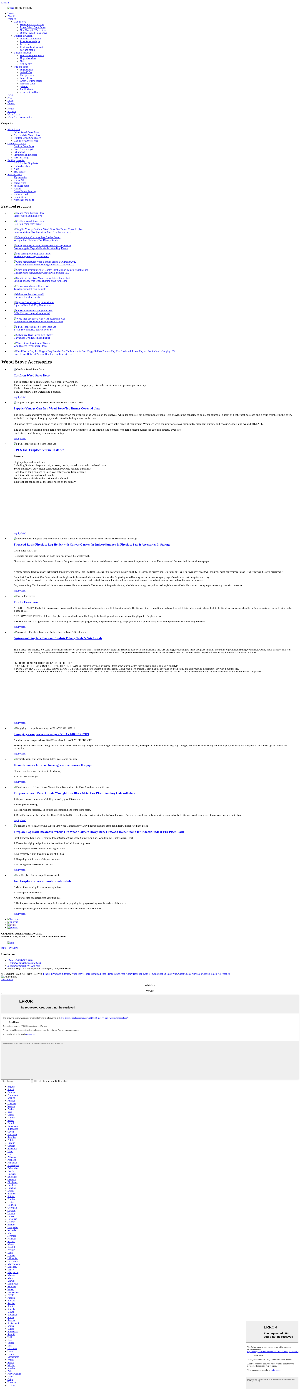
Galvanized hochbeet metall (27, 297)
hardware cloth (27, 83)
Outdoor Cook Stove (30, 38)
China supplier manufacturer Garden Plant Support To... (41, 272)
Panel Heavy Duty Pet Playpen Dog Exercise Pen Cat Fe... (43, 354)
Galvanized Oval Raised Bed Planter (32, 337)
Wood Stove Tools (80, 974)
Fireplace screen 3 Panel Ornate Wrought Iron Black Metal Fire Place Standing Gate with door (74, 793)
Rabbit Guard (26, 89)
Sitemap (66, 974)
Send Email (7, 979)
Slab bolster (26, 64)
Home (11, 13)
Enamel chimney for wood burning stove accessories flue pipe (53, 765)
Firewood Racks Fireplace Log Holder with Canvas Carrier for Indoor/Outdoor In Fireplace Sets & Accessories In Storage (92, 544)
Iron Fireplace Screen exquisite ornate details (42, 881)
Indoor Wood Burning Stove (28, 215)
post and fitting (27, 49)
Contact (11, 103)
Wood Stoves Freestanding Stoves (30, 346)
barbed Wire (26, 72)
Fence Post (119, 974)
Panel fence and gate (30, 41)
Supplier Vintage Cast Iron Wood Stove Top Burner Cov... (42, 232)
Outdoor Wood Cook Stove (33, 33)
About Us (12, 16)
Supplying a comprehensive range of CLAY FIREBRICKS (51, 734)
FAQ (10, 97)
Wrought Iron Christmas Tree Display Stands (36, 240)
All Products (224, 974)
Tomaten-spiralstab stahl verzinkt (30, 289)
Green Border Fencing (31, 80)
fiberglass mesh (27, 75)
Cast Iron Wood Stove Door (27, 224)
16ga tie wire (26, 69)
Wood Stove (20, 21)
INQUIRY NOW (9, 948)
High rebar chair (28, 58)
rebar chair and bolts (30, 92)
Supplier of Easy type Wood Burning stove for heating (40, 280)
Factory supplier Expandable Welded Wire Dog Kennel (41, 248)
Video (10, 100)
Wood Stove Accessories (32, 24)
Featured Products (52, 974)
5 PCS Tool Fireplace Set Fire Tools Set (33, 329)
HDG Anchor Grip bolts (32, 55)
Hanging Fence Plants (102, 974)
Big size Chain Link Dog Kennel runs (32, 305)
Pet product (25, 44)
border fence (26, 78)
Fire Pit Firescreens (26, 602)
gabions (24, 86)
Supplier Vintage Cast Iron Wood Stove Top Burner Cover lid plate (57, 408)
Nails (22, 61)
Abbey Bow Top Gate (137, 974)
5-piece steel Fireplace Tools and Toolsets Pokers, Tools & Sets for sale (58, 638)
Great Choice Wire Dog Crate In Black (197, 974)
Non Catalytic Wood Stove (33, 30)
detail (23, 397)
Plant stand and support (31, 47)
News (10, 95)
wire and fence (21, 66)
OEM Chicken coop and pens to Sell (32, 313)
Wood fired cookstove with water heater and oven (38, 321)
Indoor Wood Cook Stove (32, 27)
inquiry (17, 397)
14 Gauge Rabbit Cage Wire (163, 974)
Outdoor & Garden (23, 35)
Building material (22, 52)
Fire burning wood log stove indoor (31, 256)
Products (12, 19)
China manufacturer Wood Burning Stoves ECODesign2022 (44, 264)
